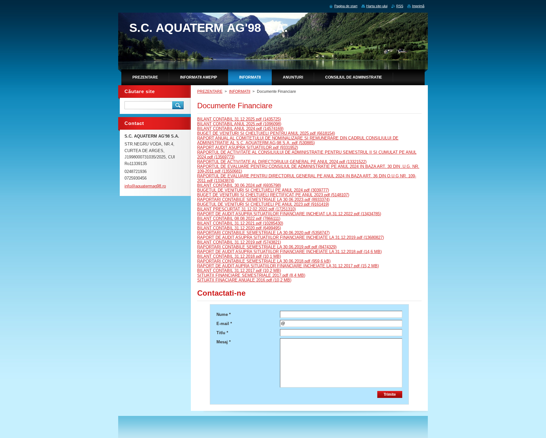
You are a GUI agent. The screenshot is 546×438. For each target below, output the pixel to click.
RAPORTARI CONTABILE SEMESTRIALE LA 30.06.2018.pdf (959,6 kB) (264, 261)
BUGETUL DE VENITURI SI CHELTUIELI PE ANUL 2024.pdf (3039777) (263, 190)
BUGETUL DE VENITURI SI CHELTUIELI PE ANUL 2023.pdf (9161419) (263, 204)
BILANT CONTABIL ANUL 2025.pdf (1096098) (239, 123)
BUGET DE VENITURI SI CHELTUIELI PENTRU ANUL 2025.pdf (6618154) (266, 133)
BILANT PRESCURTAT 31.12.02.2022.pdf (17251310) (246, 209)
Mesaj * (223, 342)
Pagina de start (345, 6)
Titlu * (222, 332)
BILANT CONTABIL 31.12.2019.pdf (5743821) (239, 242)
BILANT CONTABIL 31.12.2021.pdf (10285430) (240, 223)
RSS (399, 6)
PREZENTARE (209, 91)
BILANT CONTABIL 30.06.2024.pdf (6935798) (239, 185)
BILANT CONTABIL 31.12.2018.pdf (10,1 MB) (239, 256)
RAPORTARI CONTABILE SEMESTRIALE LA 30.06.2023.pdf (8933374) (263, 199)
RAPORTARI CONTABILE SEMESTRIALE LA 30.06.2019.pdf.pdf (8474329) (267, 247)
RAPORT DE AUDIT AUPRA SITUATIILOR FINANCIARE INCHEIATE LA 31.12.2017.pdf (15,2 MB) (288, 265)
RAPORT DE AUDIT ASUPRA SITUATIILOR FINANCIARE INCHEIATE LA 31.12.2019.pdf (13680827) (290, 237)
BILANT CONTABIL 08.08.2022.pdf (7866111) (238, 218)
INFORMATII (239, 91)
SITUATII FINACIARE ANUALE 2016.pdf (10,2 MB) (244, 280)
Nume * (223, 314)
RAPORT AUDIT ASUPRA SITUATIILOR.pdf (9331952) (247, 147)
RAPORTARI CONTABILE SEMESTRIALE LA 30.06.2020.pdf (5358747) (263, 232)
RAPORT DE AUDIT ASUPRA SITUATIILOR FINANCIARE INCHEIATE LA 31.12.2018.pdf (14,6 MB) (289, 251)
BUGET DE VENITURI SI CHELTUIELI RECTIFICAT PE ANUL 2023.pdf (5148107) (273, 194)
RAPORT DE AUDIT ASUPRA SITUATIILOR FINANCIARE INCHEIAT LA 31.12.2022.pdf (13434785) (289, 213)
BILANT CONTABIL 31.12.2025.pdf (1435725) (239, 119)
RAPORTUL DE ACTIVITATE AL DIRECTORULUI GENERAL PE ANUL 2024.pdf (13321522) (282, 161)
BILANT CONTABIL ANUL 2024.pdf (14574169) (240, 128)
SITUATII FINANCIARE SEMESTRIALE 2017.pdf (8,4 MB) (251, 275)
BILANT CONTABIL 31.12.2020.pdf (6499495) (239, 228)
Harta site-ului (376, 6)
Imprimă (418, 6)
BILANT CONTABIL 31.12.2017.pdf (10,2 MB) (239, 270)
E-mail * (224, 323)
